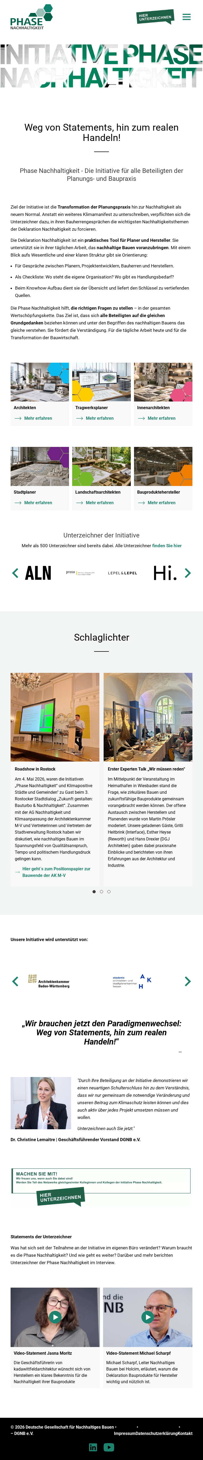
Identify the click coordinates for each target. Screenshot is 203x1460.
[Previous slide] (16, 573)
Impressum (125, 1433)
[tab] (94, 891)
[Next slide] (187, 573)
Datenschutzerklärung (157, 1433)
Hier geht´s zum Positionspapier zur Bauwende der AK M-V (56, 872)
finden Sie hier (167, 545)
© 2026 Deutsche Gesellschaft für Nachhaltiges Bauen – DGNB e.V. (62, 1430)
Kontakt (185, 1433)
